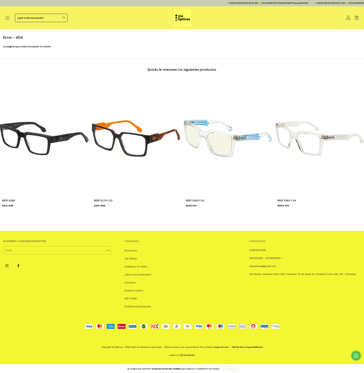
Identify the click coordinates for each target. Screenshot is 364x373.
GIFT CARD (130, 298)
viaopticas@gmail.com (262, 266)
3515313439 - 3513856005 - (266, 258)
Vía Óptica (130, 258)
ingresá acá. (222, 347)
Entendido (230, 368)
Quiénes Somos (133, 290)
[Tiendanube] (182, 356)
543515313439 (257, 250)
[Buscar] (63, 17)
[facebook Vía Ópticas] (18, 266)
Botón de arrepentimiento (247, 347)
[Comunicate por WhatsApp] (356, 355)
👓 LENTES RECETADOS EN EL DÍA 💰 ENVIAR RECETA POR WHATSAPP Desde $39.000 (257, 3)
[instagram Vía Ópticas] (7, 266)
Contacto (130, 282)
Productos (130, 250)
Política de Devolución (137, 306)
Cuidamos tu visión (135, 266)
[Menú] (7, 18)
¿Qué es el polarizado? (137, 274)
